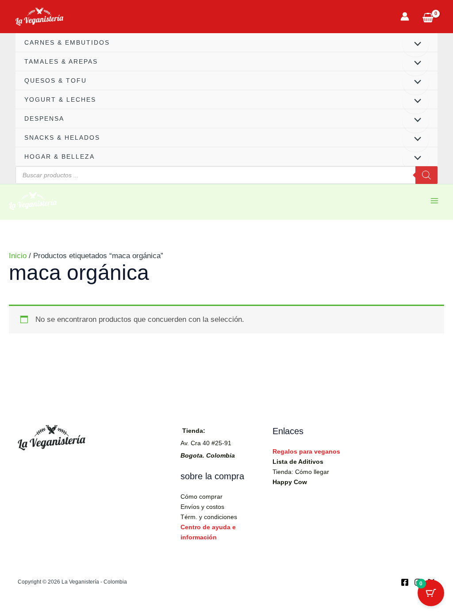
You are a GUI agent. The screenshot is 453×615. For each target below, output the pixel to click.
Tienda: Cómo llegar (301, 471)
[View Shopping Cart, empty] (428, 16)
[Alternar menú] (416, 45)
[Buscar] (426, 175)
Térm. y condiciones (208, 516)
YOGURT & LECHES (60, 99)
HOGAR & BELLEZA (59, 156)
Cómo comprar (201, 496)
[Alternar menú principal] (434, 200)
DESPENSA (44, 118)
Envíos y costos (202, 506)
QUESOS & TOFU (55, 80)
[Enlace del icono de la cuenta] (404, 16)
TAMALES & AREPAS (61, 61)
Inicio (18, 256)
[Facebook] (405, 582)
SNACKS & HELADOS (62, 137)
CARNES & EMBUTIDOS (67, 42)
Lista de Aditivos (298, 461)
